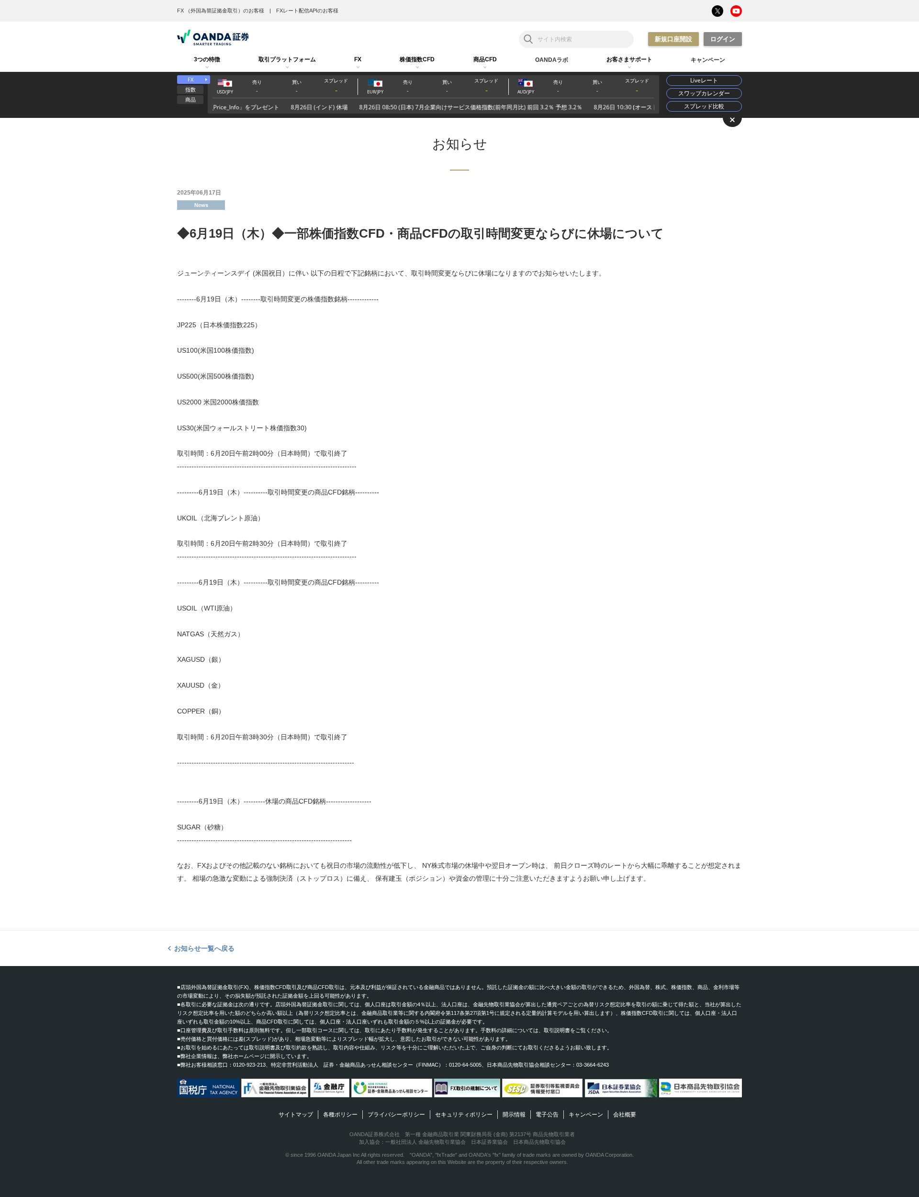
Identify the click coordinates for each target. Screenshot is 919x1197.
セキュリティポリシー (464, 1114)
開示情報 (514, 1114)
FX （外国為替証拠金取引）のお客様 (220, 10)
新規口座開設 (673, 39)
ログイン (722, 39)
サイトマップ (296, 1114)
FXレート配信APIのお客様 (307, 10)
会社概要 (624, 1114)
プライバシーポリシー (396, 1114)
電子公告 (547, 1114)
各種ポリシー (340, 1114)
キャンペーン (586, 1114)
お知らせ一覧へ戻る (204, 948)
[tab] (207, 59)
